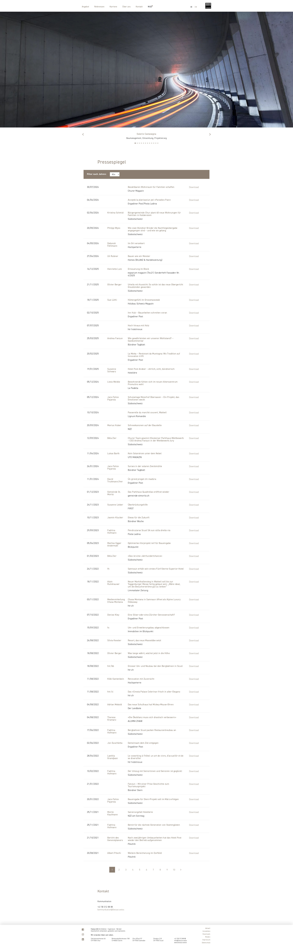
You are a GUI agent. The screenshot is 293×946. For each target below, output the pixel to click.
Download (194, 187)
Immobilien (206, 931)
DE (191, 7)
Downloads (206, 934)
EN (196, 7)
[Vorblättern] (83, 134)
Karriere (113, 6)
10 (174, 870)
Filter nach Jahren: (96, 174)
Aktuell (207, 928)
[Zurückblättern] (210, 134)
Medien (207, 937)
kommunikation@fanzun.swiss (111, 909)
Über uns (126, 6)
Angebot (85, 6)
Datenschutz (206, 942)
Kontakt (139, 6)
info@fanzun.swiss (180, 940)
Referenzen (99, 6)
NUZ (150, 6)
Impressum (206, 940)
